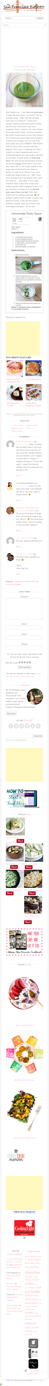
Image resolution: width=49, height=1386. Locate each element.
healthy (35, 1291)
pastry (39, 1299)
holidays (29, 1295)
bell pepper (36, 1259)
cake (32, 1262)
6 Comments (32, 70)
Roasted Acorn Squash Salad (24, 1137)
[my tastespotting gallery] (33, 1357)
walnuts (32, 415)
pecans (40, 1303)
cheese (27, 1267)
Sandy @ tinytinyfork (24, 441)
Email (25, 634)
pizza (29, 1306)
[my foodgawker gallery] (33, 1347)
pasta (24, 415)
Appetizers (22, 414)
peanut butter (31, 1302)
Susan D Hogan (12, 1305)
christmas (28, 1280)
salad (33, 1309)
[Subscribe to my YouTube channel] (32, 726)
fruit (39, 1287)
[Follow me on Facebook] (10, 726)
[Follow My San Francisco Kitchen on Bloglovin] (24, 1213)
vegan (27, 1327)
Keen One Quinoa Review (25, 1080)
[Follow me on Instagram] (27, 726)
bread (27, 1263)
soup (36, 1312)
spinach (27, 1316)
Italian (32, 414)
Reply (18, 475)
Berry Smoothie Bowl (24, 1025)
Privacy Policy (38, 1380)
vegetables (35, 1327)
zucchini (28, 1334)
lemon (36, 1295)
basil (41, 414)
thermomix (28, 1319)
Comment (24, 596)
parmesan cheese (18, 415)
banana (39, 1256)
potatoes (34, 1306)
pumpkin (28, 1309)
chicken (34, 1267)
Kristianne (18, 70)
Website (24, 644)
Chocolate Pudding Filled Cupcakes (14, 1297)
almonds (27, 1256)
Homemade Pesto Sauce (24, 67)
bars (26, 1260)
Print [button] (40, 220)
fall (36, 1287)
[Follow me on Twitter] (16, 726)
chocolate (32, 1272)
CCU (31, 554)
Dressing (27, 414)
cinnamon (35, 1279)
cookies (29, 1283)
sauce (28, 415)
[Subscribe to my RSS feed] (38, 726)
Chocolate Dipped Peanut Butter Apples (17, 428)
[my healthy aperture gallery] (33, 1373)
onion (28, 1299)
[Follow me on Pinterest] (21, 726)
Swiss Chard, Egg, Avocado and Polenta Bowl (14, 1311)
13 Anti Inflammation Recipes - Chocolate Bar (14, 1262)
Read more (11, 713)
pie (26, 1306)
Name (24, 623)
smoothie (29, 1312)
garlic (28, 1291)
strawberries (36, 1316)
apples (33, 1256)
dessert (31, 1287)
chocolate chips (31, 1276)
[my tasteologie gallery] (33, 1368)
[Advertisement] (24, 47)
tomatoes (31, 1323)
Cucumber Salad (31, 864)
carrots (37, 1263)
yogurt (35, 1331)
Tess (31, 538)
